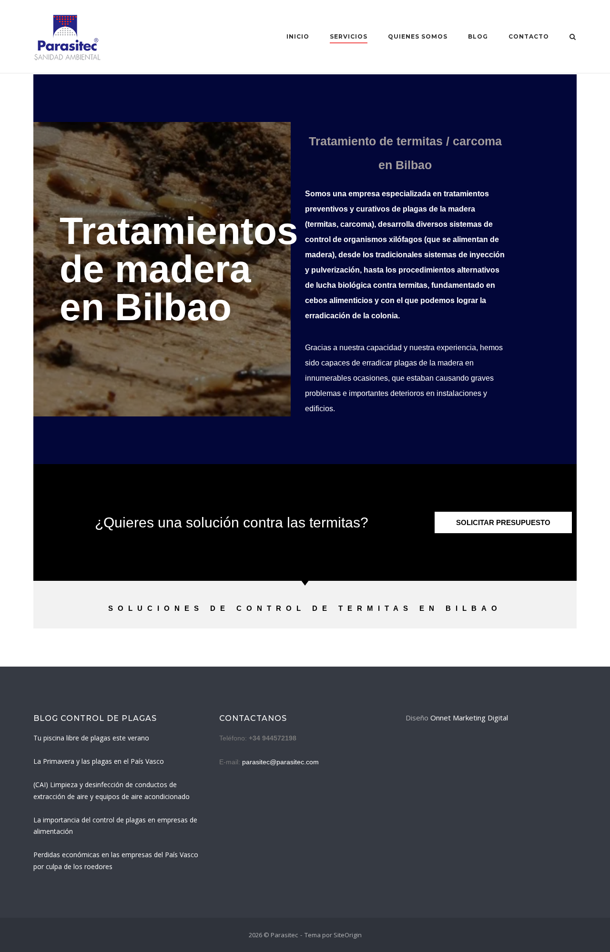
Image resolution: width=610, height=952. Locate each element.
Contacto (528, 36)
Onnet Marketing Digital (469, 717)
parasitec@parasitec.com (280, 762)
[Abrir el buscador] (573, 37)
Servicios (348, 36)
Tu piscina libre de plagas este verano (91, 737)
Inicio (297, 36)
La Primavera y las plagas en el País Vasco (98, 761)
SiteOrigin (348, 935)
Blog (478, 36)
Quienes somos (417, 36)
